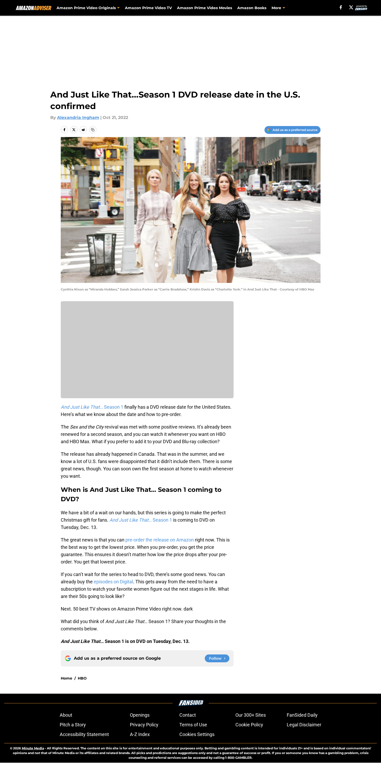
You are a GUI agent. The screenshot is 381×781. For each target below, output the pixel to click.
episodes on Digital (113, 581)
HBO (82, 678)
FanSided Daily (302, 715)
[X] (351, 7)
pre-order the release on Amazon (159, 540)
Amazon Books (251, 7)
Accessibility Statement (84, 734)
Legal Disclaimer (304, 724)
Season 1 (92, 407)
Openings (140, 715)
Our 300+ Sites (250, 715)
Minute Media (33, 748)
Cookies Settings (196, 734)
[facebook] (341, 7)
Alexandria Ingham (78, 117)
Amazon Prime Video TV (148, 7)
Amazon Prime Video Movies (204, 7)
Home (66, 678)
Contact (187, 715)
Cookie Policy (249, 724)
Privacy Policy (144, 724)
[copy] (92, 129)
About (66, 715)
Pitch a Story (73, 724)
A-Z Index (140, 734)
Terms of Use (193, 724)
